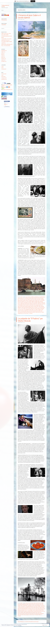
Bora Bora (33, 604)
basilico (27, 604)
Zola (25, 313)
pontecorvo (25, 611)
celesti (35, 299)
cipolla (39, 299)
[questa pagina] (8, 87)
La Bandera (31, 303)
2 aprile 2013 (32, 296)
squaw (24, 612)
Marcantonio (38, 607)
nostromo (19, 308)
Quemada (35, 611)
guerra (33, 302)
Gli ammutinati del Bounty (29, 606)
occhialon (24, 308)
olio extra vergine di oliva (31, 308)
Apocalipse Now (24, 604)
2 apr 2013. (29, 296)
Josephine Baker (22, 303)
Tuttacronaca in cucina (5, 6)
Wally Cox (39, 614)
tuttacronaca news (28, 613)
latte (40, 303)
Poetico (22, 309)
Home (2, 10)
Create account (3, 73)
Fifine (42, 300)
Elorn (38, 300)
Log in (2, 75)
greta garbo (30, 302)
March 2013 (3, 57)
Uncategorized (3, 68)
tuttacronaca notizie (34, 613)
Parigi (36, 308)
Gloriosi (19, 302)
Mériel (37, 306)
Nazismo (36, 307)
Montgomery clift (42, 608)
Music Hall (31, 307)
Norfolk (43, 307)
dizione (27, 300)
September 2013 (4, 50)
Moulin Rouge (28, 307)
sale (34, 309)
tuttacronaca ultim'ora (40, 613)
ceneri (37, 299)
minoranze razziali (34, 608)
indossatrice (35, 302)
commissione (29, 605)
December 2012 (3, 61)
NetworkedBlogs (6, 101)
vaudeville (19, 313)
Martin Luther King (20, 608)
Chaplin (19, 605)
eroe (40, 300)
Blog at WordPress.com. (21, 621)
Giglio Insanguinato (40, 301)
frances (28, 301)
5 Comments (30, 313)
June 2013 (2, 53)
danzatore (21, 300)
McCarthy (30, 608)
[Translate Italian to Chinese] (8, 15)
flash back (23, 301)
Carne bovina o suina (38, 604)
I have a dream (35, 606)
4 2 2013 (40, 296)
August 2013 (3, 51)
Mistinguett (19, 307)
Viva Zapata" (36, 614)
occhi (22, 308)
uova (29, 614)
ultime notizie (20, 614)
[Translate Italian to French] (3, 15)
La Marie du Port (35, 303)
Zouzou (27, 313)
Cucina (21, 296)
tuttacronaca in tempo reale (38, 310)
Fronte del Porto (23, 606)
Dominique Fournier (31, 300)
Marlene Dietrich (22, 306)
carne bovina (21, 299)
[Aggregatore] (8, 83)
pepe (18, 309)
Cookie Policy (19, 625)
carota (25, 299)
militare (40, 306)
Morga (25, 307)
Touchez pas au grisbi (23, 310)
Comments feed (3, 77)
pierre (20, 309)
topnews (19, 310)
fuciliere (30, 301)
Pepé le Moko (42, 308)
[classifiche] (6, 95)
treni (29, 310)
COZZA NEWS (3, 24)
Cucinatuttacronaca (6, 102)
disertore (24, 300)
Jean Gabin (41, 302)
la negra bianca (27, 607)
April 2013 (3, 55)
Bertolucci (30, 604)
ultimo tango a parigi (25, 614)
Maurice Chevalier (33, 306)
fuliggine (33, 301)
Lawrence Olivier (33, 607)
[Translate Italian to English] (2, 15)
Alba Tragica (43, 296)
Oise (26, 308)
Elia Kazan (38, 605)
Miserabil (42, 306)
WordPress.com (4, 79)
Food (4, 104)
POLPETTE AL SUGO (21, 611)
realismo (32, 309)
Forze (25, 301)
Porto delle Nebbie (26, 309)
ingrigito (39, 302)
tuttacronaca (32, 310)
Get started (32, 1)
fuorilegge (35, 301)
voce (23, 313)
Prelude (30, 309)
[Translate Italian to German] (5, 15)
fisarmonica (19, 301)
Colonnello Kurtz (25, 605)
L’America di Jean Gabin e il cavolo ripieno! (29, 16)
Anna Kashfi (19, 604)
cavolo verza (32, 299)
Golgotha (21, 302)
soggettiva (39, 309)
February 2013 (3, 58)
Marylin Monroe (26, 608)
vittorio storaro (32, 614)
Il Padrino (39, 606)
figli (43, 300)
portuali (29, 611)
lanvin (39, 303)
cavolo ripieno (28, 299)
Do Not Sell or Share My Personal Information (31, 621)
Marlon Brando (42, 607)
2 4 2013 (26, 296)
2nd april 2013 (37, 296)
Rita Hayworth (39, 611)
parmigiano (38, 308)
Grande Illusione (25, 302)
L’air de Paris (43, 303)
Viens (22, 313)
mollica (22, 307)
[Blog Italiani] (3, 87)
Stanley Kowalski (28, 612)
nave (34, 307)
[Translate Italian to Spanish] (6, 15)
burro (18, 299)
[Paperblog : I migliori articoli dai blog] (3, 83)
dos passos (36, 300)
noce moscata (40, 307)
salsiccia (37, 309)
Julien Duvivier (27, 303)
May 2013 (2, 54)
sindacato (22, 612)
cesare (42, 604)
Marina (19, 306)
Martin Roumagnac (28, 306)
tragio (27, 310)
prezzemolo (32, 611)
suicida (42, 309)
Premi (2, 67)
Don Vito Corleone (34, 605)
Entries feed (3, 76)
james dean (42, 606)
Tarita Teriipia (33, 612)
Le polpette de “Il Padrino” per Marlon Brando (30, 319)
